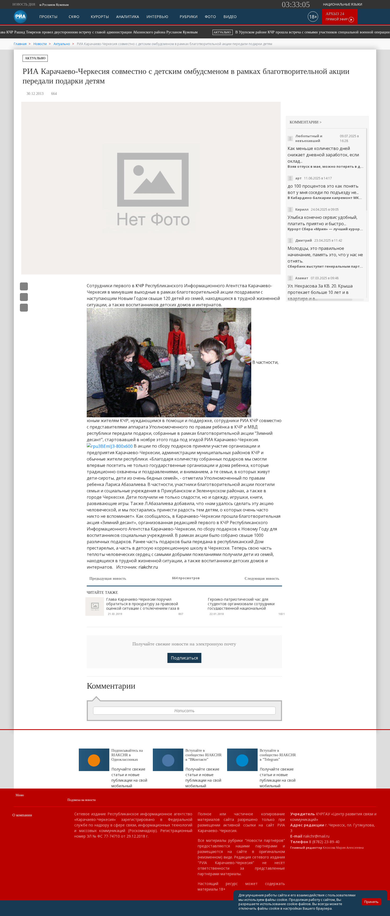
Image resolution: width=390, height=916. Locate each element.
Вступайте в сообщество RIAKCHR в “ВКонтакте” (203, 755)
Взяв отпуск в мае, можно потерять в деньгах (326, 166)
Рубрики (188, 16)
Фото (210, 16)
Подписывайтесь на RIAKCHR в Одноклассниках (127, 755)
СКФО (73, 16)
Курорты (99, 16)
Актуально (35, 58)
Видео (230, 16)
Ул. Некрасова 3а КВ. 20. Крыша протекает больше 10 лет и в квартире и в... (320, 292)
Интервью (157, 16)
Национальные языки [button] (343, 4)
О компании (22, 815)
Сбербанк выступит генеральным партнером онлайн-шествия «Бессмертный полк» (326, 266)
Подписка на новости (81, 800)
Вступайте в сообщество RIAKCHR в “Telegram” (278, 755)
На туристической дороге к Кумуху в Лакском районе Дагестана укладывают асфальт (294, 32)
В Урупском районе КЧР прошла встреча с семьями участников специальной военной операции (115, 32)
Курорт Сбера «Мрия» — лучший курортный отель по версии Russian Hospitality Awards (326, 229)
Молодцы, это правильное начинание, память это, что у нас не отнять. (325, 254)
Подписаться (184, 658)
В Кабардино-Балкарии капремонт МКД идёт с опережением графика (326, 198)
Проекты (48, 16)
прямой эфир (337, 16)
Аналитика (127, 16)
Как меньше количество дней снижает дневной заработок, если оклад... (323, 154)
